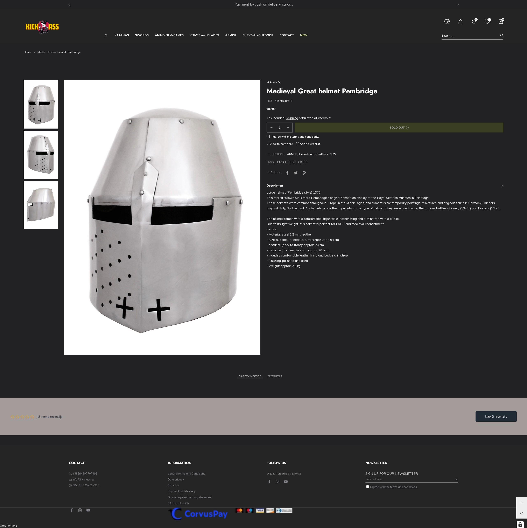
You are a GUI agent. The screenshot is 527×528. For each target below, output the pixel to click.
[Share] (287, 172)
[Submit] (501, 35)
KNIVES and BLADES (204, 35)
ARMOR (230, 35)
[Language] (447, 23)
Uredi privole (8, 525)
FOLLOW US (276, 463)
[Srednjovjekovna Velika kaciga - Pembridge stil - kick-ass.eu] (162, 217)
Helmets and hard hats (313, 154)
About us (173, 485)
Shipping (292, 118)
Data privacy (176, 479)
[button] (73, 217)
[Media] (252, 346)
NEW (303, 35)
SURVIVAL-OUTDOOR (258, 35)
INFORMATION (179, 463)
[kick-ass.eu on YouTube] (286, 482)
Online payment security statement (190, 497)
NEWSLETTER (376, 463)
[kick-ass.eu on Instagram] (277, 482)
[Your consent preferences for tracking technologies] (520, 524)
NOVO (292, 162)
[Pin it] (304, 172)
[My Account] (460, 23)
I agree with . (295, 136)
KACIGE (282, 162)
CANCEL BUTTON (178, 503)
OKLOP (302, 162)
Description (275, 185)
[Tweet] (296, 172)
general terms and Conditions (186, 473)
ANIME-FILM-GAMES (169, 35)
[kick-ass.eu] (42, 27)
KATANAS (122, 35)
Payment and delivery (181, 491)
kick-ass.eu (274, 82)
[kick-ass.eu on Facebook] (269, 482)
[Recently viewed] (521, 513)
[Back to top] (521, 502)
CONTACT (287, 35)
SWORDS (142, 35)
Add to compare (281, 144)
